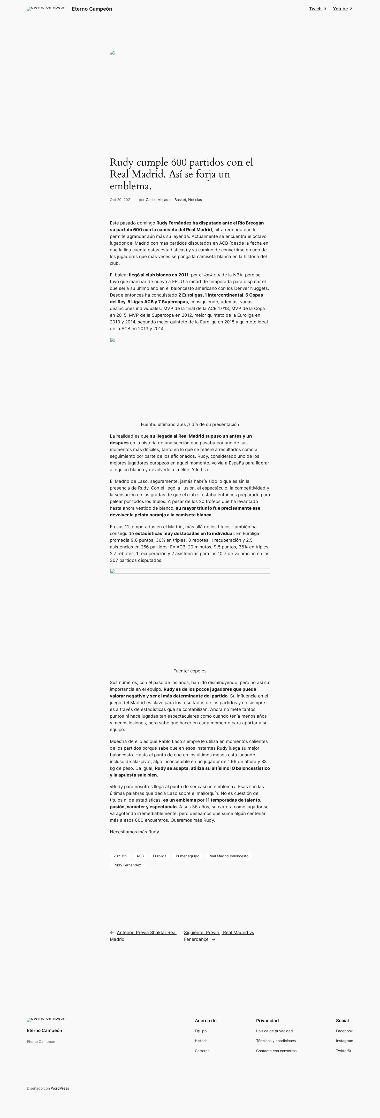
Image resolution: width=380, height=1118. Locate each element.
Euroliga (159, 856)
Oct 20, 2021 (121, 199)
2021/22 (120, 856)
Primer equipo (187, 856)
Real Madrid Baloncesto (228, 856)
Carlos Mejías (157, 199)
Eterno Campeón (92, 9)
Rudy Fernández (127, 865)
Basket (180, 199)
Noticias (195, 199)
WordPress (60, 1088)
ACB (140, 856)
